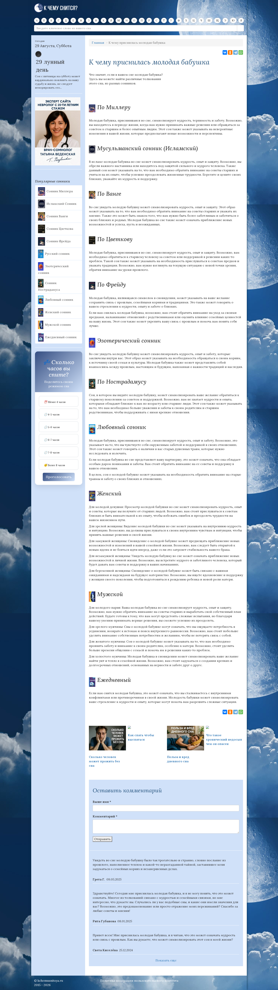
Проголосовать (59, 477)
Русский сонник (57, 253)
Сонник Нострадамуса (49, 286)
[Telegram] (235, 52)
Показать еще (165, 960)
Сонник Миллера (60, 191)
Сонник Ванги (57, 216)
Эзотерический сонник (53, 269)
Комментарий (105, 816)
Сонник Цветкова (60, 228)
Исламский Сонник (61, 203)
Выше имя (102, 802)
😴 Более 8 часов (54, 465)
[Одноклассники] (230, 52)
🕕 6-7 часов (51, 440)
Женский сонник (58, 312)
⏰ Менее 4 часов (55, 402)
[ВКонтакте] (225, 52)
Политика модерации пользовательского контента (139, 980)
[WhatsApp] (240, 52)
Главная (98, 42)
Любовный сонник (59, 299)
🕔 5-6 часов (52, 427)
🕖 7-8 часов (52, 452)
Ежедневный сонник (61, 337)
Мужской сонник (58, 324)
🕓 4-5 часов (52, 414)
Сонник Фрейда (59, 241)
